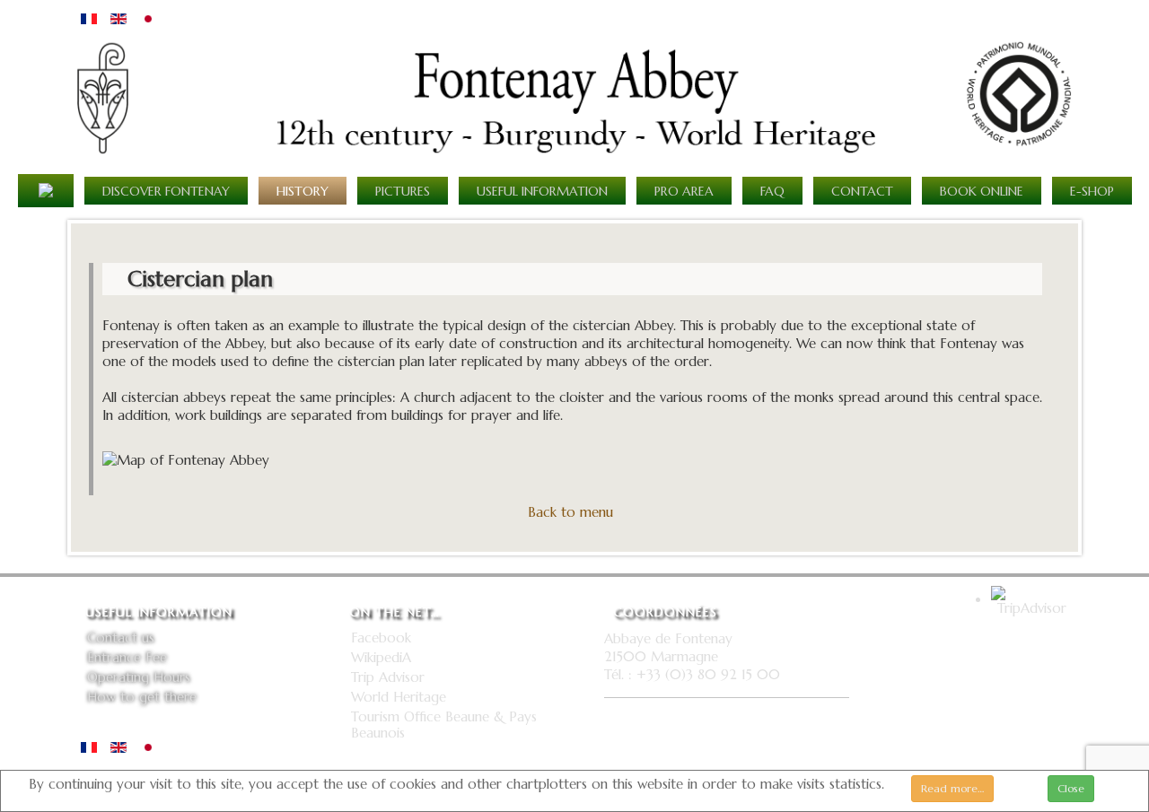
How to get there (142, 697)
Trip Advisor (388, 677)
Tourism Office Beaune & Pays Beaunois (444, 725)
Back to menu (570, 511)
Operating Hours (138, 677)
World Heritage (398, 697)
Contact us (120, 638)
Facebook (381, 638)
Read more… (952, 788)
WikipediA (381, 658)
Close (1070, 788)
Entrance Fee (127, 658)
